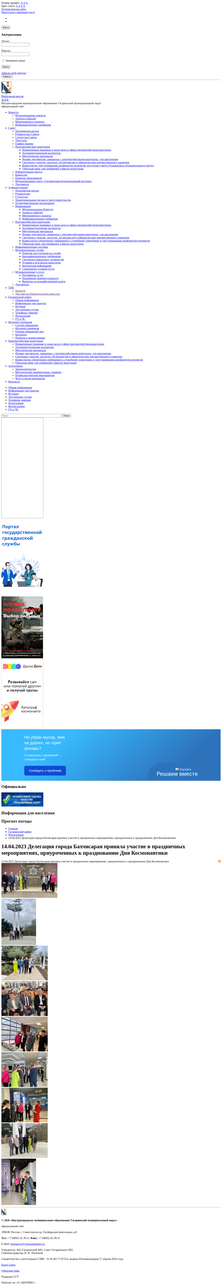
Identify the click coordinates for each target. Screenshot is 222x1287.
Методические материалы (37, 156)
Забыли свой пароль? (14, 73)
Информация (23, 206)
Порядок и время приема (30, 337)
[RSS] (219, 861)
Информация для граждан (30, 303)
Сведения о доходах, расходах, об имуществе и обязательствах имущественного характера (75, 162)
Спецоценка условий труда (38, 268)
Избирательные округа (28, 171)
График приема (24, 143)
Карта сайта (8, 1264)
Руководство (22, 193)
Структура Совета (26, 137)
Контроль (21, 334)
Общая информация (27, 300)
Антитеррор (15, 365)
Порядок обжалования (28, 178)
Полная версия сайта (13, 9)
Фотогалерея (22, 315)
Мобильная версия (12, 96)
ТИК (11, 287)
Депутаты (21, 140)
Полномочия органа (27, 131)
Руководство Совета (27, 134)
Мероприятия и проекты (29, 121)
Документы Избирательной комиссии (37, 293)
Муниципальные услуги (29, 272)
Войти (6, 27)
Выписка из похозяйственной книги (43, 281)
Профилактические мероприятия (34, 375)
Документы (22, 184)
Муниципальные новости (30, 115)
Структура (21, 196)
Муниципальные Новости (37, 209)
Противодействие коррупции (32, 146)
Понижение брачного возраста (40, 278)
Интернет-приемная (27, 328)
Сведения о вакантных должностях (43, 259)
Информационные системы (31, 246)
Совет (11, 127)
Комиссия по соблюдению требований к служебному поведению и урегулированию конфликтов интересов (86, 240)
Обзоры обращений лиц (29, 331)
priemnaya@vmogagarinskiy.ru (27, 1243)
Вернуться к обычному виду (18, 12)
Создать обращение (26, 325)
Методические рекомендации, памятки (38, 372)
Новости (13, 112)
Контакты (14, 381)
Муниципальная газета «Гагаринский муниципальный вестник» (53, 181)
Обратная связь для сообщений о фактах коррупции (53, 168)
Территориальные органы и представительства (43, 199)
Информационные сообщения (33, 124)
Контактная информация (37, 265)
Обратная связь (10, 1270)
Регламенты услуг (33, 275)
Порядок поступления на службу (41, 253)
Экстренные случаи (27, 309)
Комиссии (21, 174)
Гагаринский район (20, 297)
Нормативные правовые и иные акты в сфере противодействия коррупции (66, 149)
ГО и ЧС (20, 318)
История (20, 306)
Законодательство (25, 369)
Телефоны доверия (26, 312)
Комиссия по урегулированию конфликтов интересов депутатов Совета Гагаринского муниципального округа (88, 165)
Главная (13, 828)
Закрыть (7, 76)
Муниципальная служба (29, 250)
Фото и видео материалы (30, 378)
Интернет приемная (20, 322)
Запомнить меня (15, 60)
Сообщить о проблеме (45, 770)
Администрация (18, 187)
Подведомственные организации (34, 203)
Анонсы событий (25, 118)
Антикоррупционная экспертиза (41, 153)
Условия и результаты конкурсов (41, 262)
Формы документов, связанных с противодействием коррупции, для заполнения (70, 159)
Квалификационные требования (41, 256)
